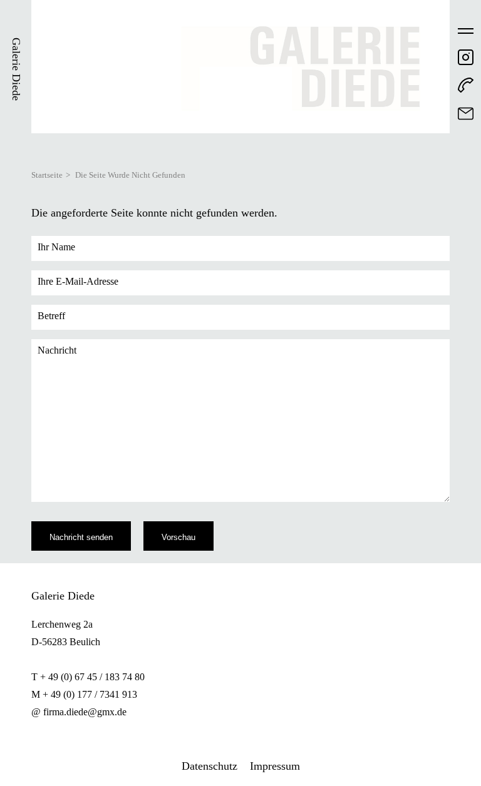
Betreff (51, 315)
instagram (465, 57)
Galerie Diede (16, 69)
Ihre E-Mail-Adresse (78, 281)
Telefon (465, 85)
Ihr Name (56, 247)
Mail (465, 113)
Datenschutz (209, 766)
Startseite (47, 175)
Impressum (275, 766)
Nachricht (57, 350)
